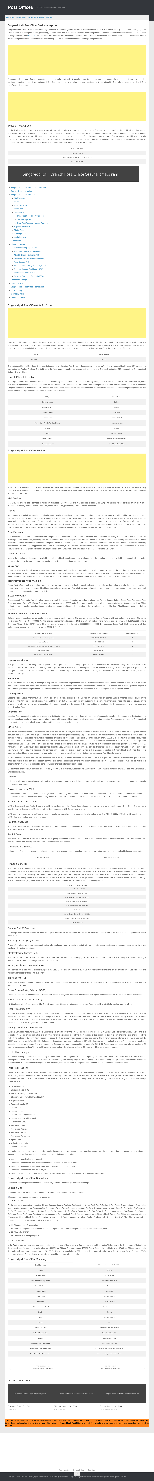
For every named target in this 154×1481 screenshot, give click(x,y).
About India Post (18, 297)
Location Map (16, 290)
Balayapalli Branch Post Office (20, 1406)
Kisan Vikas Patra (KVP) (24, 273)
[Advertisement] (71, 60)
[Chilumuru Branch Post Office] (77, 1393)
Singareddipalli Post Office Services (26, 195)
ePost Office (16, 241)
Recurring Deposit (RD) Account (27, 251)
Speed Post (19, 212)
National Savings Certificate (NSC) (28, 269)
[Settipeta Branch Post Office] (123, 1393)
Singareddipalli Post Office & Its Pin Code (28, 188)
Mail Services (19, 198)
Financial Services (18, 244)
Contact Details (17, 294)
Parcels (17, 202)
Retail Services (20, 205)
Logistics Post (20, 237)
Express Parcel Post (22, 226)
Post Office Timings (19, 280)
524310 (31, 36)
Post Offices (20, 7)
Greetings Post (20, 234)
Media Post (19, 230)
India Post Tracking (19, 283)
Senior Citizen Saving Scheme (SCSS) (30, 266)
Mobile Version (64, 1470)
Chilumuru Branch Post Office (65, 1406)
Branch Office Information (21, 191)
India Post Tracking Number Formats (32, 223)
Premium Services (21, 209)
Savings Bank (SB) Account (25, 248)
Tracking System (24, 219)
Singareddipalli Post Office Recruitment (27, 287)
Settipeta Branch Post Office (111, 1406)
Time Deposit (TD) (21, 262)
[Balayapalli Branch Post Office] (31, 1393)
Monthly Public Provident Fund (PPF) (29, 258)
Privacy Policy (78, 1470)
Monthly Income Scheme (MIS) (27, 255)
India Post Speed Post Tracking (30, 216)
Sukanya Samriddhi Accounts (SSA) (29, 276)
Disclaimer (92, 1470)
